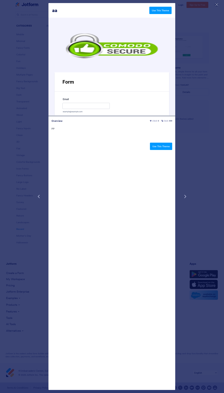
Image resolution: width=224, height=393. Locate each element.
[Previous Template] (39, 196)
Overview (57, 120)
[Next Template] (185, 196)
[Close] (216, 4)
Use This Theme (160, 10)
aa (54, 10)
